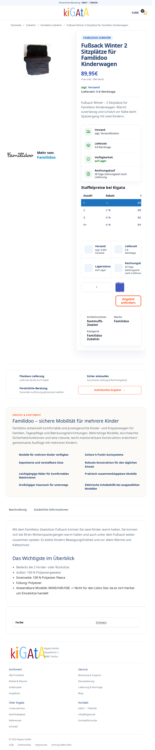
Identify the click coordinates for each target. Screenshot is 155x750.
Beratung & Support (89, 675)
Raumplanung (86, 681)
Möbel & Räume (18, 681)
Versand (94, 87)
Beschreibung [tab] (18, 509)
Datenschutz (24, 744)
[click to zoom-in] (38, 88)
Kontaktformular (87, 720)
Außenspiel (15, 687)
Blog (80, 693)
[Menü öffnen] (8, 12)
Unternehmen (17, 708)
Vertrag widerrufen (61, 744)
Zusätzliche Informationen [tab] (51, 509)
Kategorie (93, 331)
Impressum (41, 744)
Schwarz (101, 622)
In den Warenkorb (119, 287)
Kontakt (13, 726)
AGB (11, 744)
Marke (118, 317)
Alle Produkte (16, 675)
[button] (136, 12)
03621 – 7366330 (90, 2)
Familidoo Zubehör (51, 25)
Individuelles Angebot (110, 390)
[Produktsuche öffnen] (120, 12)
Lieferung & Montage (90, 687)
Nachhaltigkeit (17, 714)
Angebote (14, 693)
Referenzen (15, 720)
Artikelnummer (96, 317)
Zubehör (31, 25)
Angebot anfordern (128, 301)
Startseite (16, 25)
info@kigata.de (86, 714)
